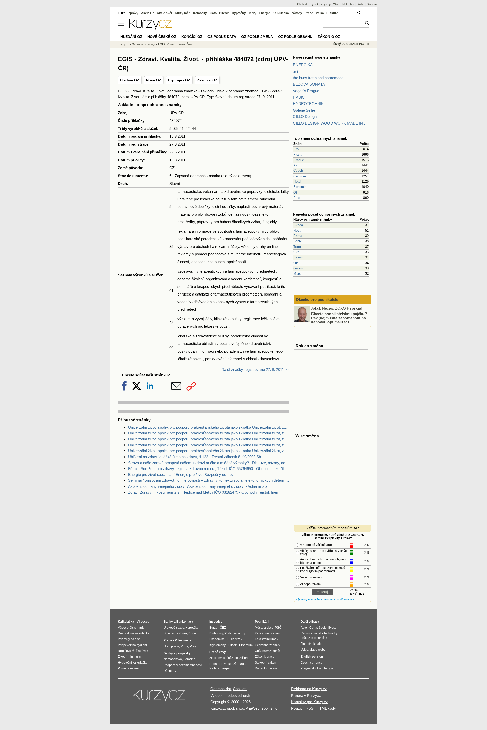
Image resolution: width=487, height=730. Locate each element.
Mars (297, 273)
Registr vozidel (311, 633)
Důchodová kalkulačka (133, 633)
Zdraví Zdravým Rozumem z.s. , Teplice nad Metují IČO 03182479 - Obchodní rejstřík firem (204, 492)
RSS (310, 708)
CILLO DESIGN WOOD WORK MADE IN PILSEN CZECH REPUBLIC (331, 123)
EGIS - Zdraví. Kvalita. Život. (175, 44)
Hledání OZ (129, 80)
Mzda (184, 646)
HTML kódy (326, 708)
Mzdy (238, 639)
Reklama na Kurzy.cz (309, 689)
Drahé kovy (217, 652)
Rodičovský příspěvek (133, 651)
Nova (297, 230)
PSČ (278, 627)
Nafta (242, 664)
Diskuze (332, 13)
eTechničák (319, 638)
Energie (264, 13)
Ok (295, 263)
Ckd (296, 252)
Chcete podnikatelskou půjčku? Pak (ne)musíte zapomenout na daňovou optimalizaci (339, 317)
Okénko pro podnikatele (317, 299)
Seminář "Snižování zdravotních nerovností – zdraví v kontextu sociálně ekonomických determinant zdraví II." (208, 480)
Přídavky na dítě (129, 639)
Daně (259, 668)
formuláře (270, 668)
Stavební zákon (265, 662)
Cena (313, 627)
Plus (296, 198)
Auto (304, 627)
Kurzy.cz (123, 44)
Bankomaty (184, 621)
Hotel (297, 181)
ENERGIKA (303, 65)
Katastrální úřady (266, 639)
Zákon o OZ (207, 80)
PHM (222, 664)
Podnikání (262, 621)
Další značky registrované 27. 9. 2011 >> (255, 369)
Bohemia (299, 187)
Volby (304, 649)
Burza (213, 627)
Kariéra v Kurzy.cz (306, 695)
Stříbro (244, 658)
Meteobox (348, 4)
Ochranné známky (143, 44)
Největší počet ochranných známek (324, 214)
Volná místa (183, 640)
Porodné (189, 659)
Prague (298, 160)
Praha (297, 155)
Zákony (296, 13)
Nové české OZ (161, 36)
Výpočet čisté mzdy (131, 627)
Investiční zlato (228, 658)
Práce (309, 13)
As (295, 165)
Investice (215, 621)
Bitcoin (224, 13)
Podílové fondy (234, 633)
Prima (297, 236)
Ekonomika (217, 639)
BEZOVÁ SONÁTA (309, 84)
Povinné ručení (128, 668)
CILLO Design (305, 116)
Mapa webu (317, 649)
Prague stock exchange (317, 668)
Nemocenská (173, 659)
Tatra (297, 247)
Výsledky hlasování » (309, 599)
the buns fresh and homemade (318, 78)
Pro (296, 149)
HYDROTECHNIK (308, 103)
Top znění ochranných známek (320, 138)
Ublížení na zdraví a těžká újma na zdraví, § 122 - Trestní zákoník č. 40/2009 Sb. (195, 457)
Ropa (213, 664)
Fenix (297, 241)
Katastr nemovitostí (268, 633)
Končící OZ (191, 36)
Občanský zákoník (267, 651)
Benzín (232, 664)
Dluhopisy (216, 633)
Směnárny (171, 633)
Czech (298, 170)
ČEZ (223, 627)
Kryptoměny (217, 645)
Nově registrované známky (316, 57)
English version (312, 656)
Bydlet (360, 4)
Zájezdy (326, 4)
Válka (320, 13)
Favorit (298, 257)
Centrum (299, 176)
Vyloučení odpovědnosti (230, 695)
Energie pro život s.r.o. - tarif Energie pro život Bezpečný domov (181, 474)
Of (295, 192)
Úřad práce (171, 646)
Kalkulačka (281, 13)
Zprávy (133, 13)
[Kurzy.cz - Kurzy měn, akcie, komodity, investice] (150, 28)
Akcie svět (164, 13)
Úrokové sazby (174, 627)
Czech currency (311, 662)
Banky (168, 621)
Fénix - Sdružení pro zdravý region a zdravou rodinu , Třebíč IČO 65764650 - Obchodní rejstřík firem (208, 468)
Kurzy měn (182, 13)
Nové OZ (153, 80)
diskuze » (330, 599)
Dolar (192, 633)
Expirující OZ (179, 80)
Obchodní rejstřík (308, 4)
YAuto (336, 4)
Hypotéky (239, 13)
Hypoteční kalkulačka (132, 662)
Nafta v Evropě (219, 668)
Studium (372, 4)
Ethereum (246, 645)
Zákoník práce (264, 656)
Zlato (213, 13)
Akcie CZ (147, 13)
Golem (298, 268)
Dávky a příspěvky (177, 653)
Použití (297, 708)
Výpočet (143, 621)
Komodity (200, 13)
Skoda (298, 225)
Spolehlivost (327, 627)
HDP (230, 639)
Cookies (240, 689)
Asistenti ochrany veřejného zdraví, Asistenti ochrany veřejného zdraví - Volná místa (197, 486)
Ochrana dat (220, 689)
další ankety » (345, 599)
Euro (183, 633)
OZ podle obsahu (295, 36)
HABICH (300, 97)
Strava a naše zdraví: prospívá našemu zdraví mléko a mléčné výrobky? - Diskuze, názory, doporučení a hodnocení (208, 463)
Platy (193, 646)
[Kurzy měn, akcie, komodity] (159, 697)
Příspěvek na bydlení (132, 645)
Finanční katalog (312, 644)
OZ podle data (221, 36)
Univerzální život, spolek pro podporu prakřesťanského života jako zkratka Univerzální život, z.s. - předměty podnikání (208, 445)
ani (295, 71)
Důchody (170, 671)
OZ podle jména (257, 36)
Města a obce (264, 627)
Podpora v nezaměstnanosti (183, 665)
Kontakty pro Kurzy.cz (309, 702)
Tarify (252, 13)
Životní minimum (129, 656)
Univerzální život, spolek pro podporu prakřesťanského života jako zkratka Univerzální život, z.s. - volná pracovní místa (208, 433)
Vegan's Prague (306, 91)
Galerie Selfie (304, 110)
